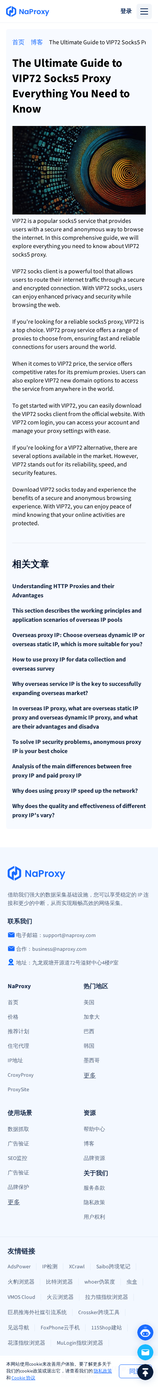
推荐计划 (18, 1031)
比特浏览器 (59, 1282)
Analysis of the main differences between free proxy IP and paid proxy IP (72, 771)
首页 (18, 42)
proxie (20, 338)
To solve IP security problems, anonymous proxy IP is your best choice (76, 746)
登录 (126, 11)
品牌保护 (18, 1187)
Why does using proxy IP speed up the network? (75, 791)
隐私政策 (103, 1371)
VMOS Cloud (21, 1297)
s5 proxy (34, 254)
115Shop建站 (106, 1328)
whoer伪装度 (99, 1282)
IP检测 (50, 1267)
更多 (90, 1075)
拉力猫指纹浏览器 (106, 1297)
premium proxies (96, 372)
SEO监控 (17, 1158)
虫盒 (132, 1282)
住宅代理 (18, 1046)
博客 (37, 42)
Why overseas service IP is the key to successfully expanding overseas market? (76, 688)
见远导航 (18, 1328)
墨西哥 (92, 1060)
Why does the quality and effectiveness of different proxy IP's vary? (79, 810)
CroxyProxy (21, 1075)
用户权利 (94, 1217)
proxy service (78, 330)
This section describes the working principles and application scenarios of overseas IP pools (77, 615)
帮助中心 (94, 1129)
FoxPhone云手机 (60, 1328)
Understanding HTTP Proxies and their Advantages (63, 591)
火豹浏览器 (21, 1282)
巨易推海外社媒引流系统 (37, 1312)
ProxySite (18, 1089)
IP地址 (15, 1060)
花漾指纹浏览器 (26, 1343)
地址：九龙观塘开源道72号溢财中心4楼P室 (67, 963)
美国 (89, 1002)
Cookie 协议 (23, 1378)
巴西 (89, 1031)
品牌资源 (94, 1158)
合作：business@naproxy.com (51, 949)
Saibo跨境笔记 (113, 1267)
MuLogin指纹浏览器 (80, 1343)
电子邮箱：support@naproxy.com (56, 935)
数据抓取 (18, 1129)
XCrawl (77, 1267)
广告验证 (18, 1144)
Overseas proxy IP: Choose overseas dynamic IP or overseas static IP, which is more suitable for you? (78, 639)
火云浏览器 (60, 1297)
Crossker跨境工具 (99, 1312)
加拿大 (92, 1017)
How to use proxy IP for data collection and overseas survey (69, 664)
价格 (13, 1017)
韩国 (89, 1046)
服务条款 (94, 1188)
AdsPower (19, 1267)
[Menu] (144, 11)
